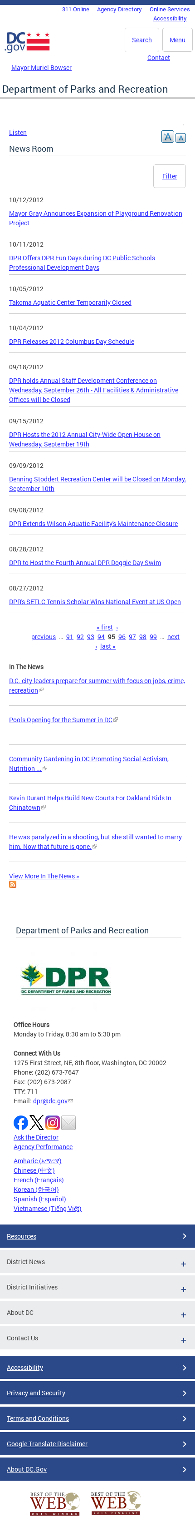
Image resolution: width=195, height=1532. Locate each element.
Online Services (170, 9)
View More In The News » (44, 876)
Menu (177, 39)
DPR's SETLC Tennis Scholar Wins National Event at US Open (95, 601)
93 (90, 636)
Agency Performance (43, 1146)
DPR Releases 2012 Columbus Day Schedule (71, 341)
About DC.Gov (27, 1469)
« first (105, 627)
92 (80, 636)
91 (69, 636)
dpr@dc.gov (50, 1100)
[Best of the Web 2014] (55, 1515)
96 (122, 636)
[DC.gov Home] (27, 51)
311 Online (75, 9)
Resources (21, 1236)
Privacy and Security (36, 1392)
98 (142, 636)
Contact (158, 57)
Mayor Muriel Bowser (41, 67)
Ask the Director (36, 1137)
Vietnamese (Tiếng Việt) (48, 1208)
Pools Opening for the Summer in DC (60, 719)
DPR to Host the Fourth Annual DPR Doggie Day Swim (85, 562)
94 (101, 636)
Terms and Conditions (38, 1418)
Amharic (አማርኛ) (38, 1160)
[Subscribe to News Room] (12, 885)
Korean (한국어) (36, 1189)
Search (142, 39)
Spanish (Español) (40, 1199)
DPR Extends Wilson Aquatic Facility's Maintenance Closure (93, 523)
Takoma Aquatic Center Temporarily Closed (70, 302)
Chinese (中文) (34, 1170)
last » (108, 646)
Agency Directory (119, 9)
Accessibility (170, 18)
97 (132, 636)
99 (153, 636)
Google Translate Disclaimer (47, 1443)
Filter (169, 176)
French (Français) (39, 1179)
